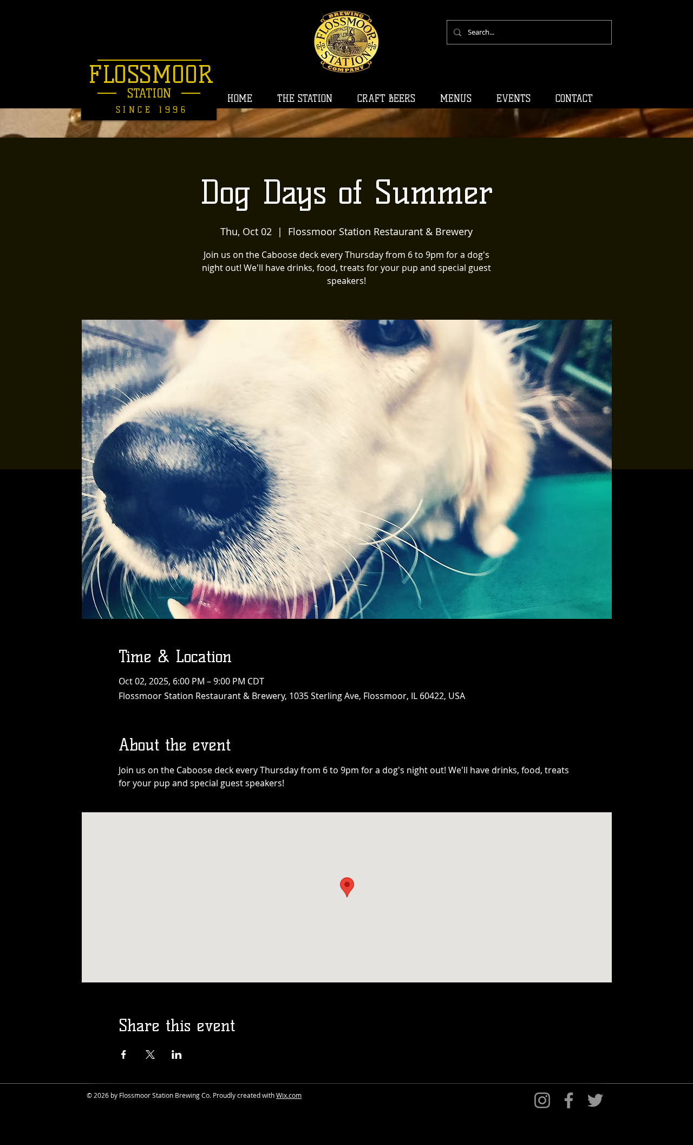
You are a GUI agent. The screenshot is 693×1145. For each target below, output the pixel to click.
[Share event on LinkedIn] (177, 1054)
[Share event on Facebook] (124, 1054)
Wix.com (289, 1095)
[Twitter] (595, 1100)
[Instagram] (542, 1100)
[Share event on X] (150, 1054)
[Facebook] (568, 1100)
